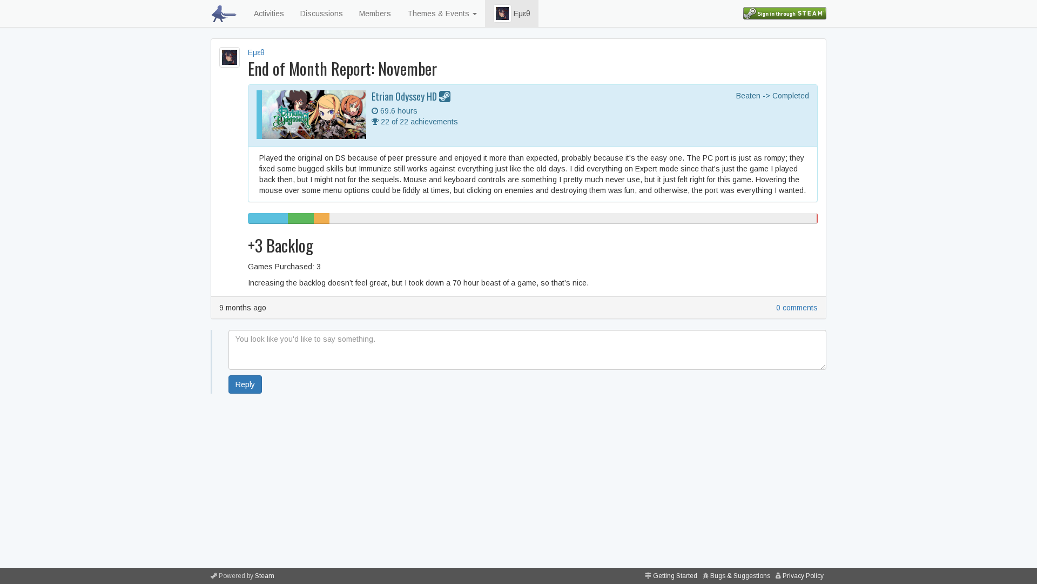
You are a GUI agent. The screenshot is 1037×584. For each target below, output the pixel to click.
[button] (502, 13)
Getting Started (675, 576)
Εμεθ (520, 13)
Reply (245, 384)
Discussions (321, 13)
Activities (269, 13)
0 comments (797, 307)
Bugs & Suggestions (740, 576)
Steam (264, 576)
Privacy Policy (803, 576)
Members (375, 13)
